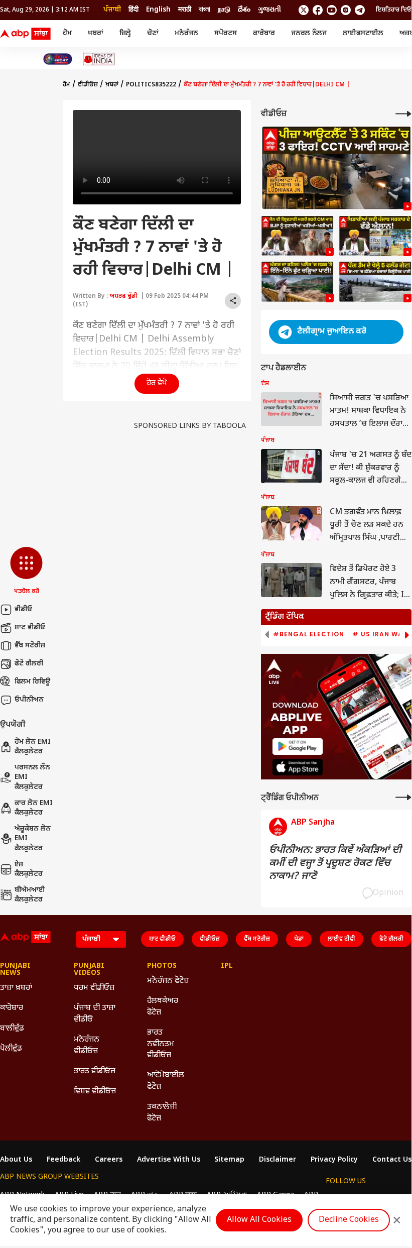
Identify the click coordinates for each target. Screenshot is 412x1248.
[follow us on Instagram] (346, 10)
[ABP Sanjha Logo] (26, 34)
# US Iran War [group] (379, 634)
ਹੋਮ (67, 33)
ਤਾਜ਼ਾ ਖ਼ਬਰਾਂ (16, 988)
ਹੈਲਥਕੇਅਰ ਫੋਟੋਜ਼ (162, 1006)
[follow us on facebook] (318, 10)
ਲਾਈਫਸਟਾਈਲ (363, 33)
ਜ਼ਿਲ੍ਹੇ (125, 33)
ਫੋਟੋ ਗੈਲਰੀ (29, 663)
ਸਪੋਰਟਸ (225, 33)
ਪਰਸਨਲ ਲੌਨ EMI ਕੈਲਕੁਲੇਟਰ (32, 777)
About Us (16, 1160)
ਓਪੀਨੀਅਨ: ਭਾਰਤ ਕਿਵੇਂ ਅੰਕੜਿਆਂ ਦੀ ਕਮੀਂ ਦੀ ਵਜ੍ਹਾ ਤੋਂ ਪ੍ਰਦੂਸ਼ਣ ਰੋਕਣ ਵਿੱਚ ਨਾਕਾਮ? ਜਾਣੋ (335, 863)
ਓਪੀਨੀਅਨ (29, 700)
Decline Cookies (349, 1220)
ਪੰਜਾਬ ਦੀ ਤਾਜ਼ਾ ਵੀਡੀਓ (94, 1014)
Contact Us (391, 1160)
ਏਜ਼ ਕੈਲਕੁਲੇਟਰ (29, 869)
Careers (108, 1160)
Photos (162, 966)
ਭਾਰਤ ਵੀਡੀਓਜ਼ (94, 1071)
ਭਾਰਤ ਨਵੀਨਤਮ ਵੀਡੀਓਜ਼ (160, 1044)
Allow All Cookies (259, 1220)
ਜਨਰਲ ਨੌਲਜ (309, 33)
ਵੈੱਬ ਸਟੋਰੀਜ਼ (30, 645)
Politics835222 (151, 85)
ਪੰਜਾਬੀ (112, 10)
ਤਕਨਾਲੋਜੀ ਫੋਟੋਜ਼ (162, 1112)
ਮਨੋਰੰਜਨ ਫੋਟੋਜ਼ (168, 981)
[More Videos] (403, 114)
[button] (26, 571)
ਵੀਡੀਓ (23, 609)
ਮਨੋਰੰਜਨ (186, 33)
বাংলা (204, 10)
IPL (227, 966)
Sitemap (229, 1160)
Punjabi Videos (89, 970)
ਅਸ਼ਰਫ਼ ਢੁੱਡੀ (124, 296)
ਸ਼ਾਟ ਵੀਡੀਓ (30, 627)
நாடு (224, 10)
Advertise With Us (168, 1160)
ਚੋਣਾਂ (153, 33)
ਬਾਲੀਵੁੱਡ (12, 1029)
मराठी (184, 10)
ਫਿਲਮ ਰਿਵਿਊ (32, 682)
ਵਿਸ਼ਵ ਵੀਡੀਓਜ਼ (95, 1091)
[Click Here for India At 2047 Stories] (58, 59)
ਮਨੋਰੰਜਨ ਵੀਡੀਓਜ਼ (86, 1045)
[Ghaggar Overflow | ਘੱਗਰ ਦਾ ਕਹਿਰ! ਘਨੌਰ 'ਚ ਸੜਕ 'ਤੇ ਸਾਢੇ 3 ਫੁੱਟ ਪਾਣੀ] (297, 281)
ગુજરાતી (269, 10)
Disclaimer (277, 1160)
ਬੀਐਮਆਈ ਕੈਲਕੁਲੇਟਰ (30, 895)
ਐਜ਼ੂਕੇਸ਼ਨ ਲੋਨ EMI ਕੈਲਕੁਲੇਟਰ (33, 838)
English (158, 10)
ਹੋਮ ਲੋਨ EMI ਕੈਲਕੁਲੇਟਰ (33, 747)
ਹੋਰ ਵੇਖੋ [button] (157, 383)
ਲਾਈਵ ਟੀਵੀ (341, 939)
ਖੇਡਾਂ (299, 939)
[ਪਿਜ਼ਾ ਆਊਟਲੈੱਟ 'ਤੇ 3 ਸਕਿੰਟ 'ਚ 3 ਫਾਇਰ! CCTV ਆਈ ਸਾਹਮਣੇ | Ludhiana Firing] (336, 168)
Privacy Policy (334, 1160)
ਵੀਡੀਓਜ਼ (88, 85)
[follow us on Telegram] (360, 10)
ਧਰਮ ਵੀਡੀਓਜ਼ (94, 988)
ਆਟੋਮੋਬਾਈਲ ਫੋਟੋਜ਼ (165, 1081)
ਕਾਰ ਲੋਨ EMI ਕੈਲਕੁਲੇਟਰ (34, 808)
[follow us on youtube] (332, 10)
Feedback (63, 1160)
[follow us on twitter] (304, 10)
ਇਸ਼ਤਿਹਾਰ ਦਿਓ (393, 10)
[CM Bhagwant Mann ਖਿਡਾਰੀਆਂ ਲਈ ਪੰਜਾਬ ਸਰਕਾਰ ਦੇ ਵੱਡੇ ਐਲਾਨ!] (375, 236)
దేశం (244, 10)
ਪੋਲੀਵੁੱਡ (11, 1049)
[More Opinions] (403, 797)
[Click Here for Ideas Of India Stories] (98, 59)
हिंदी (133, 10)
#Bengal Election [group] (308, 634)
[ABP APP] (297, 746)
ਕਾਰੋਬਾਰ (264, 33)
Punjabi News (15, 970)
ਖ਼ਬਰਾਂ (95, 33)
